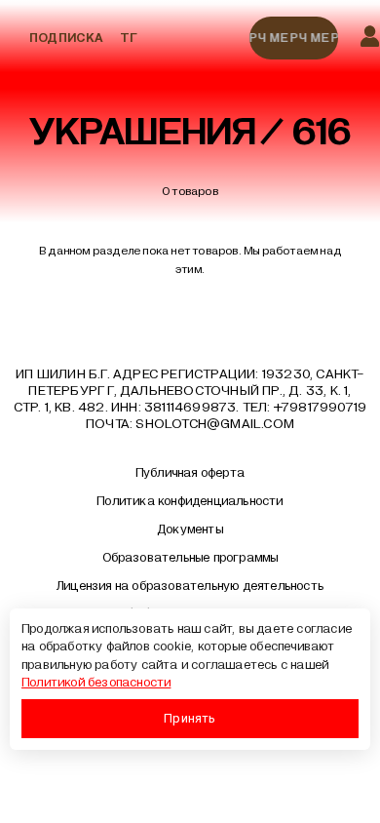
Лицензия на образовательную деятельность (190, 586)
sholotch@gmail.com (214, 423)
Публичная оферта (190, 473)
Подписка (66, 38)
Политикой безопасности (96, 682)
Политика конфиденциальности (189, 501)
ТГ (128, 38)
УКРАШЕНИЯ (143, 132)
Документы (190, 529)
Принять (189, 718)
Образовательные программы (190, 558)
